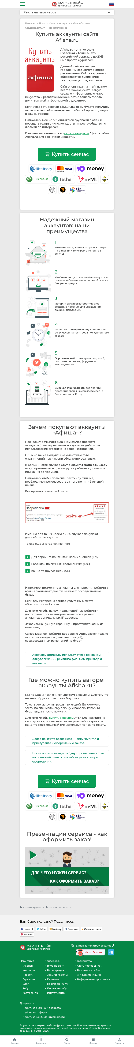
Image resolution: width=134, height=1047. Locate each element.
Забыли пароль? (57, 974)
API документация (89, 974)
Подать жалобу (57, 988)
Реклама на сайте (88, 970)
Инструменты (56, 993)
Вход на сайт (55, 965)
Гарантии (29, 979)
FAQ (25, 988)
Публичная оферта (35, 1012)
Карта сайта (30, 993)
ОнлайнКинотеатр (60, 907)
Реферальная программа (93, 979)
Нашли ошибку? (57, 983)
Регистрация (55, 970)
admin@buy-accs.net (97, 945)
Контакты (29, 970)
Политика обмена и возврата (42, 1008)
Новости (28, 974)
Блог (42, 23)
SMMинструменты (33, 907)
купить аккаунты (76, 133)
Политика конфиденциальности (44, 1017)
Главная (30, 23)
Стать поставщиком (89, 965)
